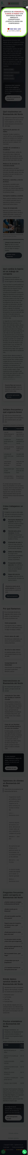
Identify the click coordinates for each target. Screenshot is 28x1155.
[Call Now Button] (24, 1152)
